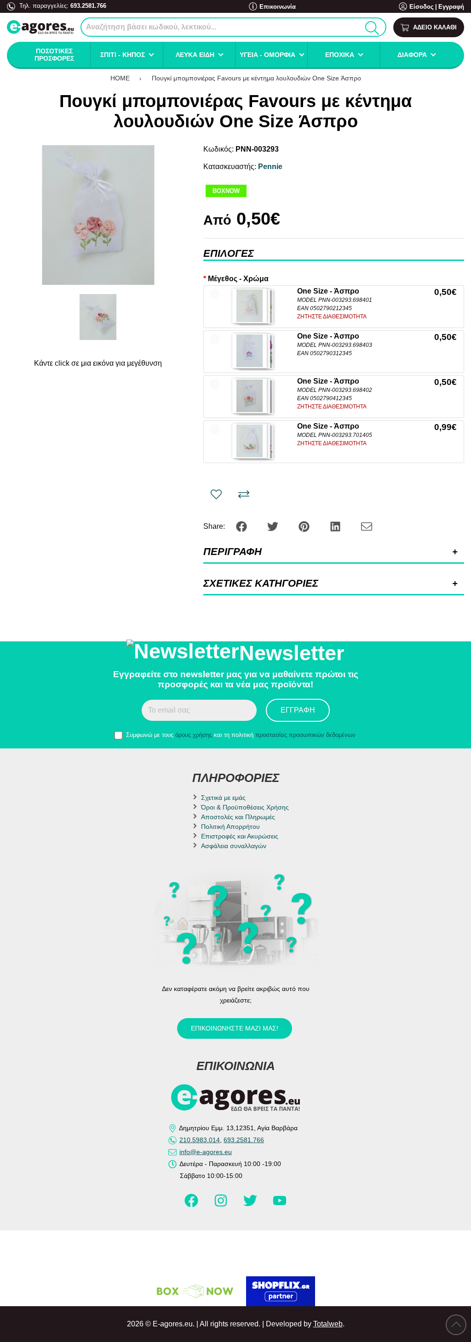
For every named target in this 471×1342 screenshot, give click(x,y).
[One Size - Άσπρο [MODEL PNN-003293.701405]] (249, 441)
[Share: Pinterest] (305, 526)
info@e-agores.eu (205, 1151)
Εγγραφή (451, 6)
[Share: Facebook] (242, 526)
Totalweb (328, 1324)
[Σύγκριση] (244, 494)
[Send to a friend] (366, 526)
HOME (120, 78)
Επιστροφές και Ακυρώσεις (239, 836)
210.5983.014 (199, 1140)
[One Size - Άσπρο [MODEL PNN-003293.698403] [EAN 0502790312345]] (249, 350)
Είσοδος (421, 6)
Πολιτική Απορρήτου (230, 826)
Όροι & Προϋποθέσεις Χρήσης (245, 807)
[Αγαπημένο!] (216, 494)
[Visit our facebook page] (192, 1204)
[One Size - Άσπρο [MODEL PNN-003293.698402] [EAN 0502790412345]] (249, 395)
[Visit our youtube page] (280, 1204)
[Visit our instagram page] (222, 1204)
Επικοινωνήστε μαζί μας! (234, 1028)
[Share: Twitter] (273, 526)
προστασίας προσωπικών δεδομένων (305, 734)
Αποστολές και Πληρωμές (238, 817)
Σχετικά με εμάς (223, 797)
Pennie (270, 166)
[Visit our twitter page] (251, 1204)
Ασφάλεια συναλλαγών (233, 845)
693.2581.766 (88, 5)
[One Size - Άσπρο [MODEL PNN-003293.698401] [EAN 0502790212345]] (249, 305)
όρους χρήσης (193, 734)
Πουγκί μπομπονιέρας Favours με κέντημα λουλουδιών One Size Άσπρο (256, 78)
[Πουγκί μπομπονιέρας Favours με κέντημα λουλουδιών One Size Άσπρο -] (98, 317)
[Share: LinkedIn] (336, 526)
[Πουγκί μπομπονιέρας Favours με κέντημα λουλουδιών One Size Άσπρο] (98, 215)
